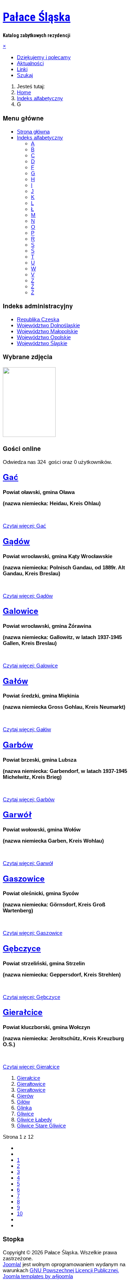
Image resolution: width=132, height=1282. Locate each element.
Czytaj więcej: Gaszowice (32, 933)
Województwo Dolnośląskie (48, 325)
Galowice (20, 610)
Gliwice (25, 1114)
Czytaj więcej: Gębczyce (31, 997)
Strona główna (33, 132)
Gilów (23, 1102)
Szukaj (25, 75)
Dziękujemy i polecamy (44, 57)
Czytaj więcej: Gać (24, 526)
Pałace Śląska (36, 17)
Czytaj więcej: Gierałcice (31, 1067)
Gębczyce (22, 948)
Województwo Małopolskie (47, 331)
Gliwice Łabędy (34, 1120)
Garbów (18, 744)
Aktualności (30, 63)
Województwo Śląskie (42, 343)
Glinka (24, 1108)
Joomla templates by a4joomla (38, 1276)
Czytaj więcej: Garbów (29, 799)
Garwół (17, 814)
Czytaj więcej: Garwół (28, 863)
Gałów (15, 680)
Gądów (16, 541)
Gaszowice (24, 878)
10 (20, 1213)
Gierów (25, 1096)
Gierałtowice (31, 1084)
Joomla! (12, 1264)
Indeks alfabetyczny (40, 137)
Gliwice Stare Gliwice (41, 1126)
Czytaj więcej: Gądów (28, 596)
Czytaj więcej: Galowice (30, 666)
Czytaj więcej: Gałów (27, 729)
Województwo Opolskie (44, 337)
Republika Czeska (38, 319)
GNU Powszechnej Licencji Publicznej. (74, 1270)
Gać (10, 476)
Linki (22, 69)
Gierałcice (23, 1011)
